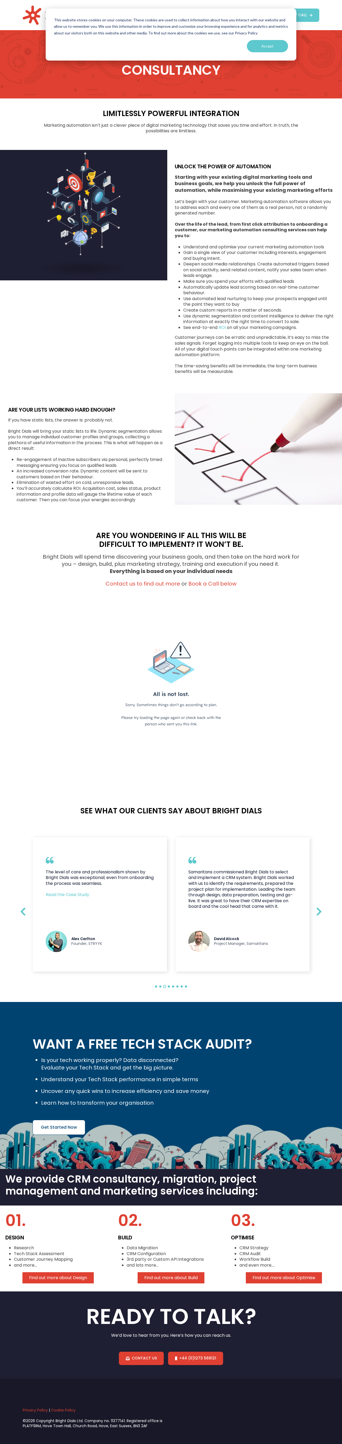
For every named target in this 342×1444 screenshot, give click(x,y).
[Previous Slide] (23, 911)
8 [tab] (186, 986)
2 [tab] (160, 986)
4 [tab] (169, 986)
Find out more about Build (171, 1278)
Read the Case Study (67, 895)
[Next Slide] (319, 911)
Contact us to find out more (143, 583)
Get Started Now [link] (59, 1127)
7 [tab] (182, 986)
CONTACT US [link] (144, 1358)
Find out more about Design (58, 1278)
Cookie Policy (63, 1410)
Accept (267, 46)
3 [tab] (165, 986)
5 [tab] (173, 986)
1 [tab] (156, 986)
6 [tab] (177, 986)
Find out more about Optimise (283, 1278)
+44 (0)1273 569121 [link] (197, 1358)
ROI (222, 327)
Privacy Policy (35, 1410)
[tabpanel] (100, 904)
